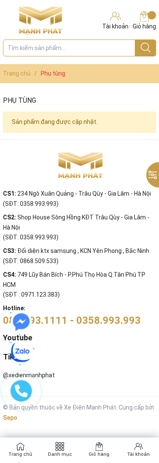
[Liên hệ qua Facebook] (21, 322)
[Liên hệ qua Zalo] (21, 351)
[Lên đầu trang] (135, 422)
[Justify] (146, 47)
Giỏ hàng (144, 26)
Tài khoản (138, 454)
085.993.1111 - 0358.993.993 (72, 320)
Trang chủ (20, 454)
